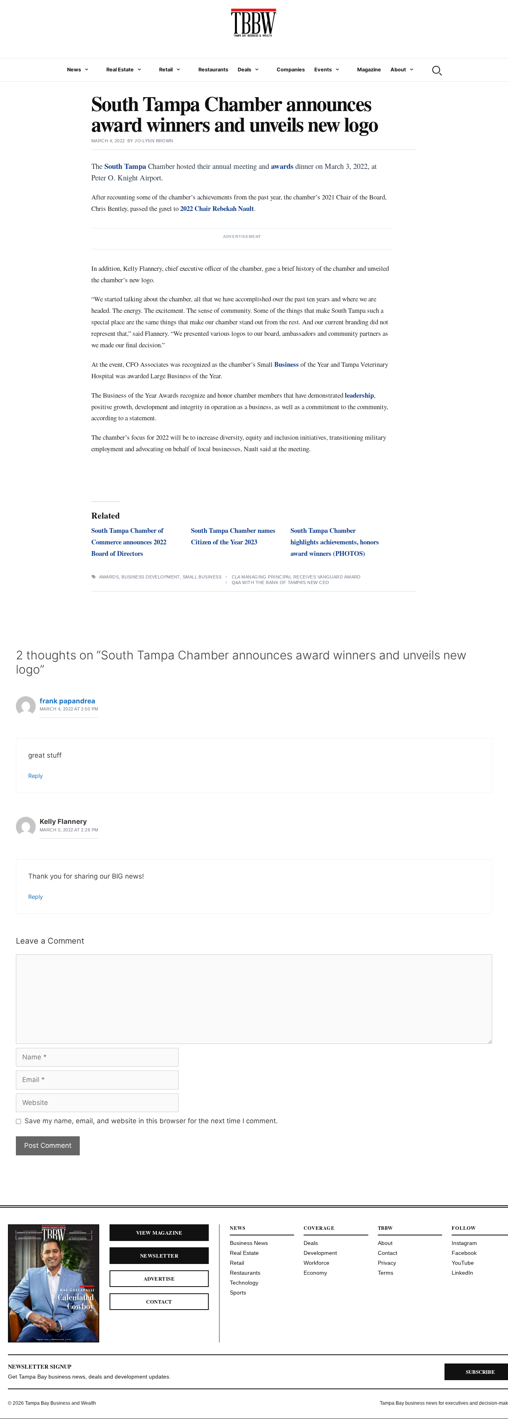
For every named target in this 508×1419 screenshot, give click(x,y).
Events (323, 70)
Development (320, 1253)
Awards (109, 576)
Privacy (387, 1263)
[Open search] (436, 70)
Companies (291, 70)
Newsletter (159, 1255)
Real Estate (120, 70)
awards (282, 166)
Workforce (316, 1263)
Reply (35, 775)
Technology (244, 1282)
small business (202, 576)
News (74, 70)
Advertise (159, 1278)
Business (286, 364)
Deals (244, 70)
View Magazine (159, 1232)
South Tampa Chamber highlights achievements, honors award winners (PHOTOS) (335, 541)
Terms (385, 1273)
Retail (166, 70)
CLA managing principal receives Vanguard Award (296, 576)
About (398, 70)
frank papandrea (67, 701)
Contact (159, 1301)
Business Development (150, 576)
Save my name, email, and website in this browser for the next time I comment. (151, 1121)
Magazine (369, 70)
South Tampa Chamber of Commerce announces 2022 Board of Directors (128, 541)
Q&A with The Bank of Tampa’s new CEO (280, 582)
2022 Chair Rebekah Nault (217, 208)
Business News (249, 1243)
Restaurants (213, 70)
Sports (238, 1292)
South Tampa (125, 166)
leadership (359, 395)
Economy (315, 1273)
